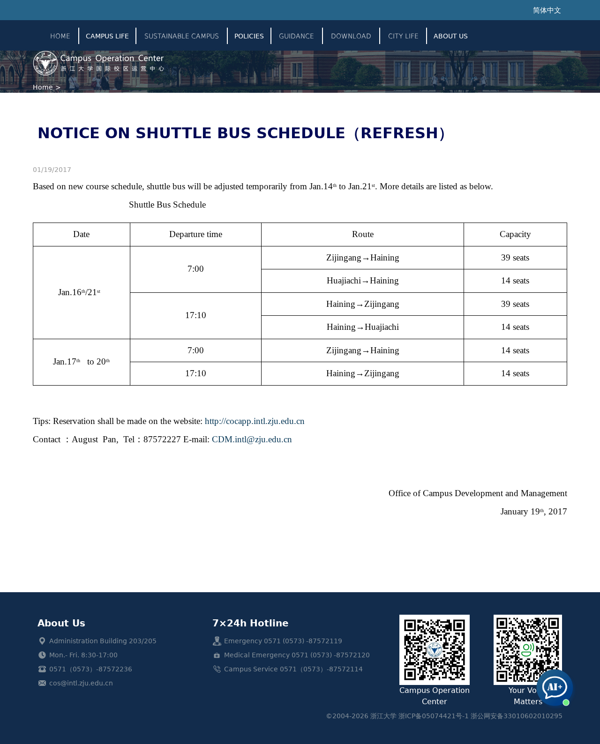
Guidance (296, 36)
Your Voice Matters (528, 696)
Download (351, 36)
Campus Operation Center (434, 696)
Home (60, 36)
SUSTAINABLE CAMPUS (181, 36)
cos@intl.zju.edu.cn (81, 683)
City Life (403, 36)
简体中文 (547, 10)
